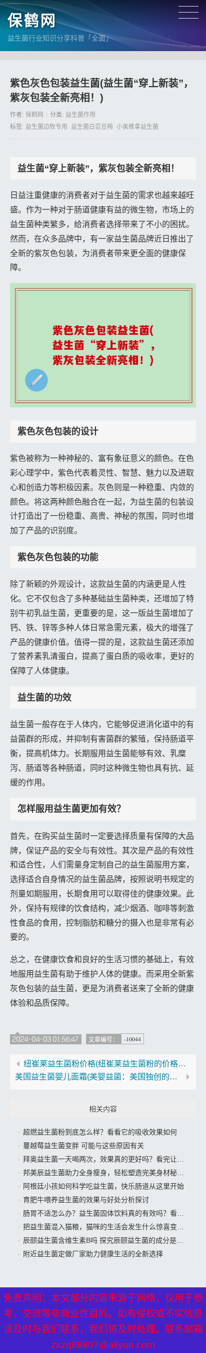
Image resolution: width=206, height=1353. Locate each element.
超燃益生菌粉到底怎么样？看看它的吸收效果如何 (100, 1132)
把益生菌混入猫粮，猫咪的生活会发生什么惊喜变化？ (107, 1227)
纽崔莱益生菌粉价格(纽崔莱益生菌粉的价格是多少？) (107, 1064)
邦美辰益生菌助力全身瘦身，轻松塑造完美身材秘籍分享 (110, 1173)
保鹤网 (32, 20)
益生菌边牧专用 (47, 126)
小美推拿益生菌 (137, 126)
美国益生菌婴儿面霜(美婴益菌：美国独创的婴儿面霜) (98, 1077)
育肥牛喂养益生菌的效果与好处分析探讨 (86, 1200)
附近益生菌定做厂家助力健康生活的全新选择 (93, 1254)
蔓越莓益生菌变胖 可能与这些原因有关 (83, 1146)
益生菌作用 (81, 114)
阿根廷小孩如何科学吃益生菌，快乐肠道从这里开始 (103, 1186)
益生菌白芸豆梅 (92, 126)
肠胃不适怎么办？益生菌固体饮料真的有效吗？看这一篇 (110, 1213)
